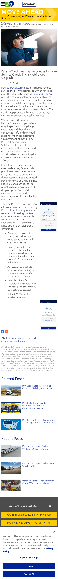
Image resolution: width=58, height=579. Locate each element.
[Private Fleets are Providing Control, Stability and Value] (11, 391)
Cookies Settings (29, 557)
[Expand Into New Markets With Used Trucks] (11, 468)
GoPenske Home (8, 23)
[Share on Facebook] (2, 331)
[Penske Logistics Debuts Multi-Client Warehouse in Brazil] (11, 486)
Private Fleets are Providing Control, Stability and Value (37, 387)
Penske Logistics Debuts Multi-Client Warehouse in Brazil (38, 481)
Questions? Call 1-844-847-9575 (29, 514)
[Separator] (6, 331)
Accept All (29, 573)
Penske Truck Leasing (13, 87)
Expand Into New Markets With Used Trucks (38, 464)
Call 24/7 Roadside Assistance (29, 523)
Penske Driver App (43, 94)
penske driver (33, 338)
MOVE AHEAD (22, 12)
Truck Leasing (23, 23)
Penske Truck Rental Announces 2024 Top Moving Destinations (39, 421)
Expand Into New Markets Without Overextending (35, 447)
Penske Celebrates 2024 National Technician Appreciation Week (35, 405)
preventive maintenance (14, 341)
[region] (29, 553)
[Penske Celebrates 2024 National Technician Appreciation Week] (11, 408)
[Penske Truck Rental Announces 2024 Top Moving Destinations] (11, 425)
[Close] (54, 531)
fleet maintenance (15, 338)
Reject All (29, 565)
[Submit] (50, 506)
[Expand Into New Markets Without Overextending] (11, 451)
